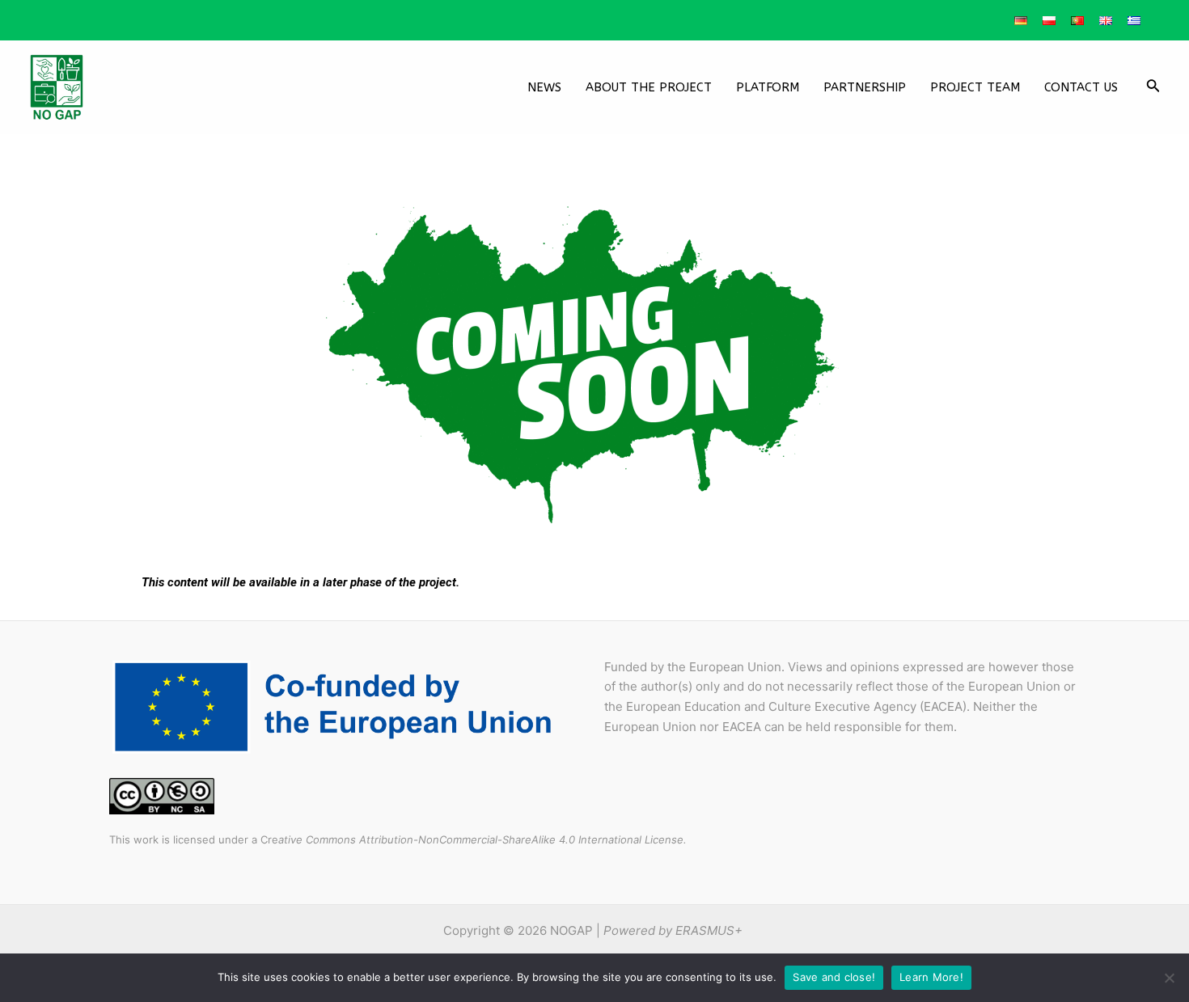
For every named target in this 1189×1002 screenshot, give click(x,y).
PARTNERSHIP (864, 87)
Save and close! (834, 976)
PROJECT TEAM (975, 87)
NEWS (544, 87)
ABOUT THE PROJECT (649, 87)
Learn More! (931, 976)
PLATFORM (767, 87)
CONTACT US (1081, 87)
